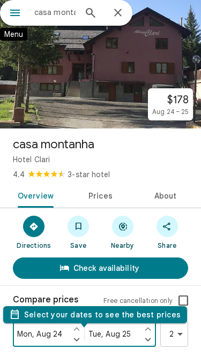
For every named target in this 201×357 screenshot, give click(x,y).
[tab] (34, 195)
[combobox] (55, 12)
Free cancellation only (138, 301)
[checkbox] (183, 300)
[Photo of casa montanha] (100, 64)
